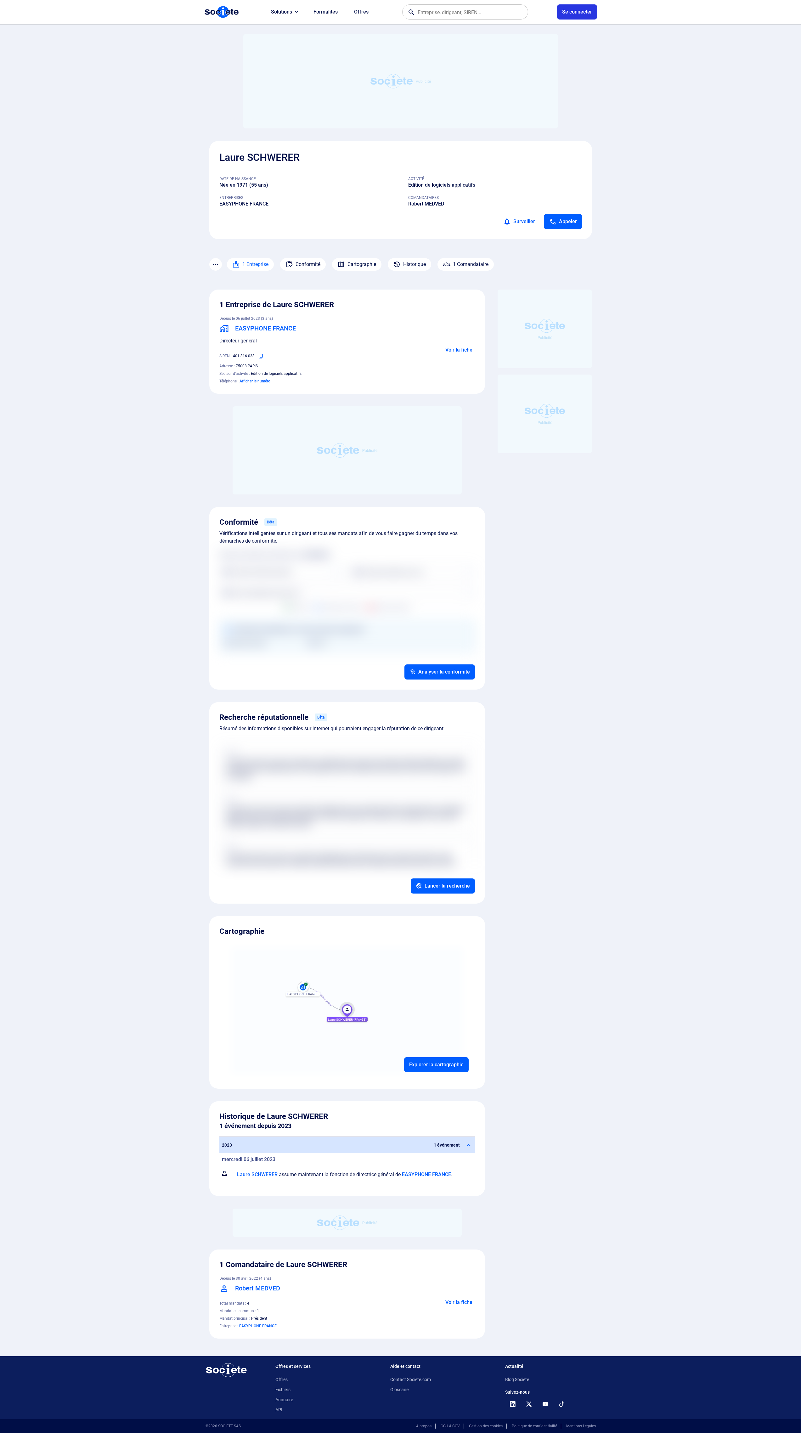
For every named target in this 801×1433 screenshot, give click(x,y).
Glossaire (399, 1389)
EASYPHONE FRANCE (243, 204)
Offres (361, 12)
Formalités (325, 12)
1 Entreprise (255, 264)
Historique (414, 264)
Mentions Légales (581, 1426)
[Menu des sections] (215, 264)
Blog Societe (517, 1379)
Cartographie (361, 264)
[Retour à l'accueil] (226, 1370)
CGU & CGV (450, 1426)
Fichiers (283, 1389)
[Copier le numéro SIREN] (261, 356)
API (278, 1409)
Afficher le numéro (255, 381)
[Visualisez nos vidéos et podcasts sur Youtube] (545, 1404)
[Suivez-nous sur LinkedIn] (512, 1404)
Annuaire (284, 1399)
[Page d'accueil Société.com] (221, 12)
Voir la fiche (458, 350)
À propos (424, 1426)
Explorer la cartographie (436, 1065)
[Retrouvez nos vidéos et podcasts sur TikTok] (561, 1404)
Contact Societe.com (410, 1379)
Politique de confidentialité (534, 1426)
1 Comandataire (470, 264)
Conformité (308, 264)
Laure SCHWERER (257, 1174)
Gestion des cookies (486, 1426)
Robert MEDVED (426, 204)
